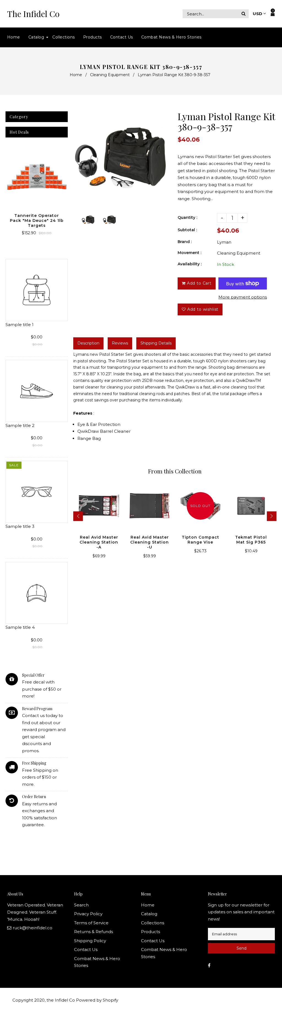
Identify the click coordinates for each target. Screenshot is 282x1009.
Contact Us (85, 949)
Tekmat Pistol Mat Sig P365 (251, 540)
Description (88, 343)
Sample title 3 (20, 526)
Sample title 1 (20, 324)
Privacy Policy (88, 913)
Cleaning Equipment (110, 74)
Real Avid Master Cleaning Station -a (99, 542)
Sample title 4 (20, 627)
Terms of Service (91, 922)
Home (76, 74)
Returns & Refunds (93, 931)
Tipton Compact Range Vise (200, 540)
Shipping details (156, 343)
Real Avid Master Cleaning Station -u (149, 542)
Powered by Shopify (97, 1000)
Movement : (189, 252)
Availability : (190, 263)
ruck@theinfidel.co (32, 927)
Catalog (149, 913)
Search (81, 905)
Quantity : (187, 217)
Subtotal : (187, 229)
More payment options (242, 297)
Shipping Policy (90, 940)
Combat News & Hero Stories (97, 962)
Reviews (120, 343)
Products (150, 931)
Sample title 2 (20, 425)
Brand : (185, 241)
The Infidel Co (33, 13)
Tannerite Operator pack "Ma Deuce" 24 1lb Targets (37, 220)
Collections (152, 922)
